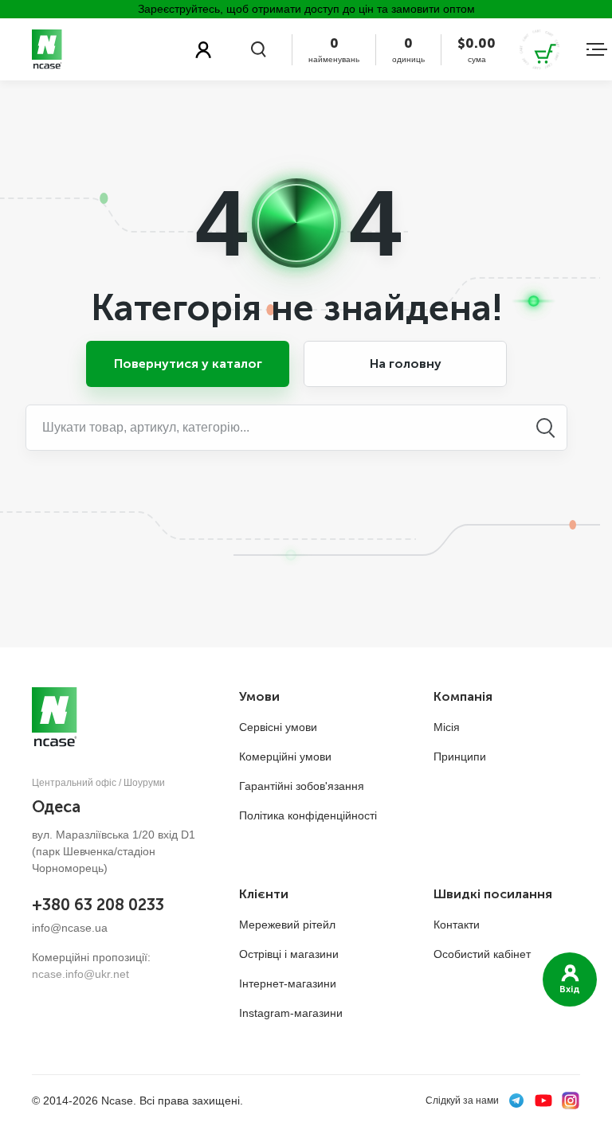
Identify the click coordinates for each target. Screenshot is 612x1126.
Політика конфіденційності (308, 815)
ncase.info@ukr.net (80, 974)
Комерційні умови (285, 756)
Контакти (457, 924)
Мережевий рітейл (287, 924)
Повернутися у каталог (188, 363)
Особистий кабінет (482, 954)
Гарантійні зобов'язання (301, 786)
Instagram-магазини (291, 1013)
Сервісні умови (278, 727)
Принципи (460, 756)
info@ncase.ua (70, 927)
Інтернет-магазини (287, 983)
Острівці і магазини (289, 954)
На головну (405, 363)
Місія (447, 727)
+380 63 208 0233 (98, 904)
